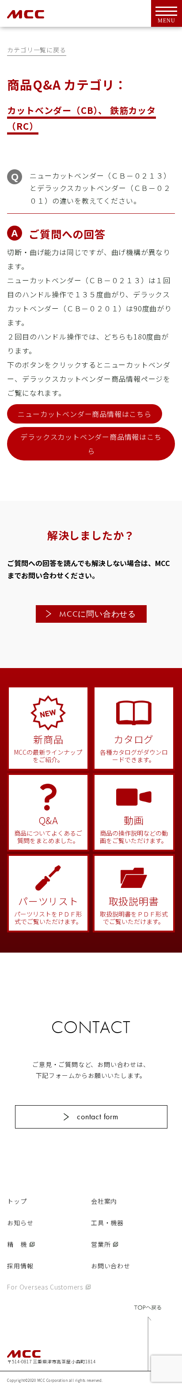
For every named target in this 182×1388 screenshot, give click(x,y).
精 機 (17, 1244)
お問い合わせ (110, 1265)
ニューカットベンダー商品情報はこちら (84, 414)
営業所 (100, 1244)
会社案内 (104, 1201)
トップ (17, 1201)
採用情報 (20, 1265)
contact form (97, 1116)
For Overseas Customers (45, 1286)
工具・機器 (107, 1222)
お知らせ (20, 1222)
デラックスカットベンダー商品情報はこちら (90, 443)
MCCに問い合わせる (97, 614)
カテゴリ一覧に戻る (36, 49)
